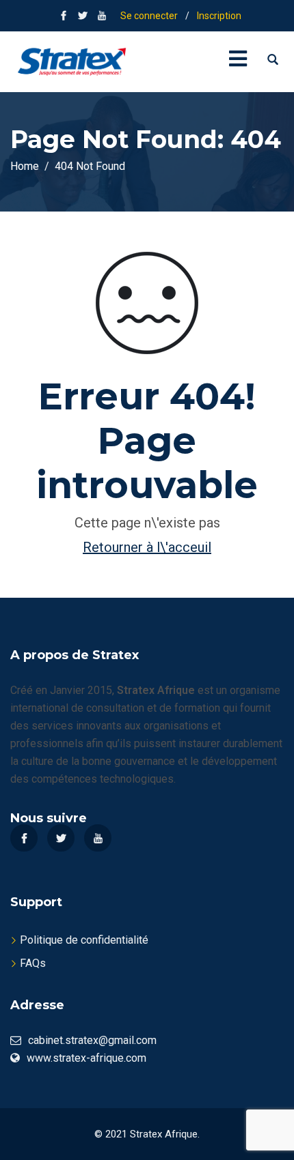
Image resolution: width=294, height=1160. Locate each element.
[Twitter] (61, 838)
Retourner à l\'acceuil (147, 547)
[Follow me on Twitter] (83, 15)
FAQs (33, 963)
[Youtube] (97, 838)
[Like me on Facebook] (63, 15)
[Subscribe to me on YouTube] (102, 15)
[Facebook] (24, 838)
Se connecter (149, 15)
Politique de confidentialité (84, 939)
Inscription (219, 15)
